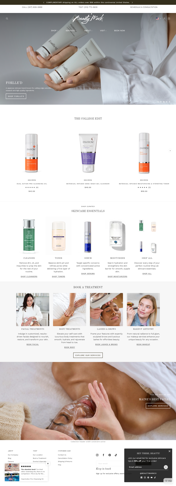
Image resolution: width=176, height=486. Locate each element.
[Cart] (169, 18)
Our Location (38, 455)
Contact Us (62, 455)
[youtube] (151, 477)
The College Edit (88, 118)
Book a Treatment (39, 458)
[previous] (43, 2)
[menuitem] (54, 30)
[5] (169, 101)
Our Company (13, 455)
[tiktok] (155, 477)
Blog (9, 458)
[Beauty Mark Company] (88, 18)
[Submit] (166, 467)
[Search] (7, 18)
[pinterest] (148, 477)
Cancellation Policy (65, 458)
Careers (11, 461)
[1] (158, 101)
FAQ (59, 465)
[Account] (164, 18)
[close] (169, 451)
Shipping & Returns (65, 461)
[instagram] (145, 477)
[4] (166, 101)
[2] (160, 101)
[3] (163, 101)
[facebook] (141, 477)
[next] (132, 2)
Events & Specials (39, 461)
